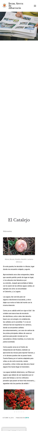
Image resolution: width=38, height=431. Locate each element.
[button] (5, 400)
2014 (27, 418)
